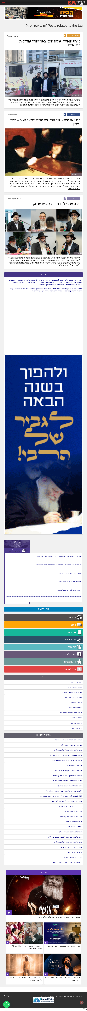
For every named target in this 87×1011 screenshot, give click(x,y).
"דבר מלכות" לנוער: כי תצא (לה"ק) (70, 806)
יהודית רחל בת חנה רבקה (73, 697)
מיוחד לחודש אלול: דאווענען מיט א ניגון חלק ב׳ (63, 946)
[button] (6, 1004)
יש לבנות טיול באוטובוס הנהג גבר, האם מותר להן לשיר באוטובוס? (58, 573)
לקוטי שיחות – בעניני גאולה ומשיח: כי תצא (67, 862)
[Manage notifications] (81, 1002)
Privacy (84, 1009)
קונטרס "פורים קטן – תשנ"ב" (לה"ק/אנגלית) (67, 776)
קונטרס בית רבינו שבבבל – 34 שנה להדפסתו (67, 801)
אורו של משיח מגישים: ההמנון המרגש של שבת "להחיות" (59, 917)
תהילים (43, 677)
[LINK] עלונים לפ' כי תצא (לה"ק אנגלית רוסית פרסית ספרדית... (60, 796)
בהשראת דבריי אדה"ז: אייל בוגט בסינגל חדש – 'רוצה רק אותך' (25, 979)
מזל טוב (43, 274)
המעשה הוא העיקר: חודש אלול (71, 745)
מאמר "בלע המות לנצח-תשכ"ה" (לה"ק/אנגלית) (66, 755)
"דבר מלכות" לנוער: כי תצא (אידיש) (70, 786)
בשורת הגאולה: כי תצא (74, 822)
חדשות (73, 114)
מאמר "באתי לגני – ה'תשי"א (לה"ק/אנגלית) (67, 781)
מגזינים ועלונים (43, 735)
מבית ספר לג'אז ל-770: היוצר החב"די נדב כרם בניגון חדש (62, 979)
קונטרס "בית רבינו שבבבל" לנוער (71, 847)
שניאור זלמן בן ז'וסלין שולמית (72, 692)
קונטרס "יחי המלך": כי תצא (73, 857)
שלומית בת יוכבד (76, 723)
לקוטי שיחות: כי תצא (75, 852)
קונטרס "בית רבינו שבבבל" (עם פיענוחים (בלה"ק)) (65, 837)
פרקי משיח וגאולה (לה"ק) (73, 811)
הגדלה (76, 253)
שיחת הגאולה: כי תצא (74, 827)
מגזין (73, 198)
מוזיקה (43, 872)
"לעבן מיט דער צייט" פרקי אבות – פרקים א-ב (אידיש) (64, 791)
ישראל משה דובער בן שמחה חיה (71, 713)
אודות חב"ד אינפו (76, 996)
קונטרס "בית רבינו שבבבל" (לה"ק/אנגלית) (68, 842)
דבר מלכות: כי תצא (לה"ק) (73, 765)
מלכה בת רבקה (76, 718)
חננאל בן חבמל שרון (75, 687)
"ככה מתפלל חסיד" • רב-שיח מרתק (56, 204)
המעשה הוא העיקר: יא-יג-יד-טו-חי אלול (69, 740)
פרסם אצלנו (49, 996)
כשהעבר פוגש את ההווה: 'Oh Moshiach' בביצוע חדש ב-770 (27, 947)
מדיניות (41, 996)
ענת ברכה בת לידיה (75, 708)
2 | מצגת (77, 174)
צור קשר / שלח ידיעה (62, 996)
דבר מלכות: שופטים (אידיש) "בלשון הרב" (68, 770)
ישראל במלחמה (73, 35)
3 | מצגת (77, 95)
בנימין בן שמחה (76, 702)
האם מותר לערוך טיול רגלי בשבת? (69, 556)
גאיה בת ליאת (77, 728)
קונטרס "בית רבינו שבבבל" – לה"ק (70, 832)
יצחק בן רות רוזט (76, 682)
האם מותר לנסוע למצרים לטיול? (70, 582)
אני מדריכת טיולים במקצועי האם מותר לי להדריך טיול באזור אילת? (58, 565)
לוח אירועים (43, 609)
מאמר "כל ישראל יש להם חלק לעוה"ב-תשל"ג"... (66, 760)
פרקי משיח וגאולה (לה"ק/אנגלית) (71, 816)
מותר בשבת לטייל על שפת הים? (70, 590)
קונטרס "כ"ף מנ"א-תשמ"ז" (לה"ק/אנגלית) (68, 750)
